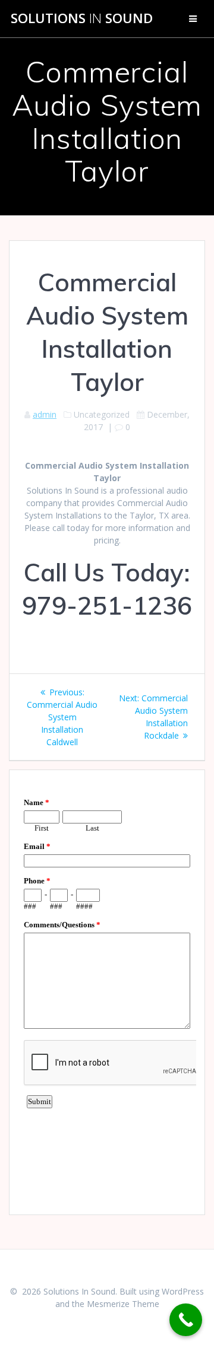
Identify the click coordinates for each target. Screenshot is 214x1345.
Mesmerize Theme (123, 1303)
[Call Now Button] (185, 1319)
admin (44, 414)
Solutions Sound (82, 18)
